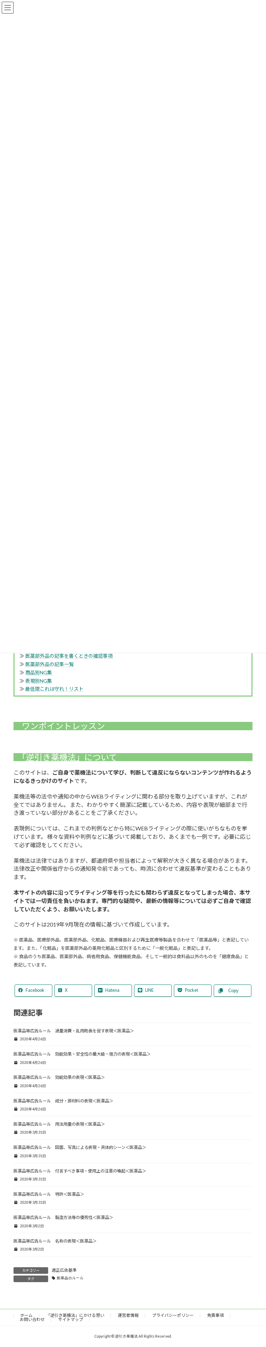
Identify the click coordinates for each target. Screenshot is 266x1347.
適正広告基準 (64, 1270)
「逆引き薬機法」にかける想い (75, 1315)
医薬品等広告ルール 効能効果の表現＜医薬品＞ (59, 1077)
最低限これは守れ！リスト (54, 689)
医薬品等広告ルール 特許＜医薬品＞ (49, 1194)
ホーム (26, 1315)
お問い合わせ (32, 1319)
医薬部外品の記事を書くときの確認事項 (69, 656)
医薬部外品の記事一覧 (49, 664)
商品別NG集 (38, 672)
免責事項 (215, 1315)
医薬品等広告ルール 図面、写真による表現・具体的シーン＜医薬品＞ (80, 1147)
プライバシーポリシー (173, 1315)
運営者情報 (128, 1315)
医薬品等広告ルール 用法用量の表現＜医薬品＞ (59, 1124)
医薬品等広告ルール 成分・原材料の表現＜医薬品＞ (63, 1100)
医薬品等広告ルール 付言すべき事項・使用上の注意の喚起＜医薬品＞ (80, 1171)
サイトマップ (70, 1319)
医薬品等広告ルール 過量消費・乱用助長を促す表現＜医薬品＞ (74, 1030)
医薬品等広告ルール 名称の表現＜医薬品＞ (55, 1241)
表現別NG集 (38, 681)
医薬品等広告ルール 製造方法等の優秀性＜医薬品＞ (63, 1217)
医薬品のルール (70, 1278)
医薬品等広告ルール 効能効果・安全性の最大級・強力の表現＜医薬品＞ (82, 1054)
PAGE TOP (253, 1300)
